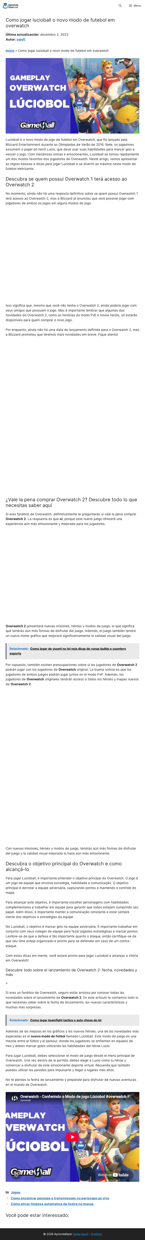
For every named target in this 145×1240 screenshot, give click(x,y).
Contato (96, 1234)
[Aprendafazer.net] (11, 5)
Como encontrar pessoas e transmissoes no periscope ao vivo (60, 1198)
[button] (120, 5)
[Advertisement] (72, 237)
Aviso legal (80, 1234)
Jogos (15, 1192)
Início (10, 51)
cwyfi (21, 39)
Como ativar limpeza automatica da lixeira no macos (52, 1204)
